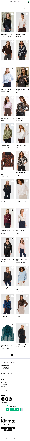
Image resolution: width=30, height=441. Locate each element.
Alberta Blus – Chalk (20, 34)
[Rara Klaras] (15, 2)
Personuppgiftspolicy (5, 388)
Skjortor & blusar (14, 5)
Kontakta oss (4, 384)
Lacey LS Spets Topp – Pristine (21, 231)
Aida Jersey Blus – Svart (6, 34)
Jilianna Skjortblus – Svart (6, 202)
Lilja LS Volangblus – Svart (22, 344)
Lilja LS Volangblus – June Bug (6, 346)
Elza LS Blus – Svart (20, 118)
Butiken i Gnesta (4, 392)
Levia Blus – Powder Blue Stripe (21, 288)
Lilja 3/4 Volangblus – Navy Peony (7, 317)
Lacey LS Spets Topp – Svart (7, 259)
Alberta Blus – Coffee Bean (7, 62)
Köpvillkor (3, 386)
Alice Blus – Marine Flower (22, 62)
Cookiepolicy (4, 390)
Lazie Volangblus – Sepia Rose (21, 259)
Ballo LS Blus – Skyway (6, 89)
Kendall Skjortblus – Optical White (22, 202)
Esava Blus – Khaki (5, 145)
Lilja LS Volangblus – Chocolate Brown (20, 317)
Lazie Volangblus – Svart (6, 288)
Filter (4, 8)
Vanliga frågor (4, 382)
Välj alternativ (12, 14)
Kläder (9, 5)
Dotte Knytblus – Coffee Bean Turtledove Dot (22, 90)
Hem (2, 5)
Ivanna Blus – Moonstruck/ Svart (22, 173)
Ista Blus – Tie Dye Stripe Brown (6, 173)
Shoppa (5, 5)
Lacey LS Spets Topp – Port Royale (7, 231)
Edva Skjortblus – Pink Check (7, 118)
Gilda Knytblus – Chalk (21, 145)
